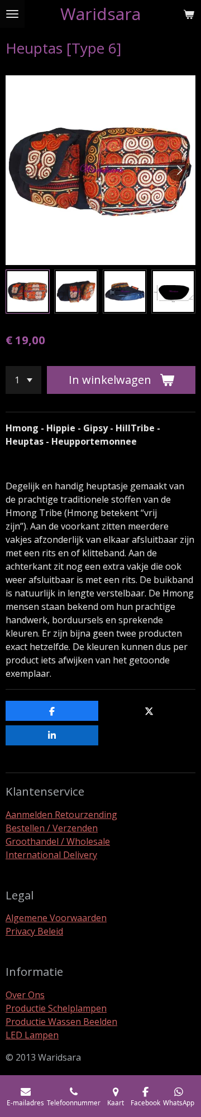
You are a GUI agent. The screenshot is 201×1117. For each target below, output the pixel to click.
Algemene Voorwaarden (56, 918)
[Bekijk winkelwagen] (188, 14)
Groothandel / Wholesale (58, 841)
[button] (28, 291)
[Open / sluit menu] (12, 14)
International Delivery (51, 855)
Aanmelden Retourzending (61, 814)
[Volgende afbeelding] (179, 170)
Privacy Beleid (34, 931)
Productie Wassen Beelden (61, 1021)
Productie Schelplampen (56, 1008)
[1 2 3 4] (23, 380)
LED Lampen (32, 1035)
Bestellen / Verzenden (52, 828)
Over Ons (25, 995)
